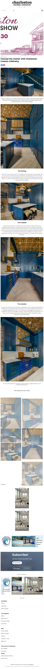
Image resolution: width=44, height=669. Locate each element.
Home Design (4, 631)
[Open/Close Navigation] (42, 10)
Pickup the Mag (5, 621)
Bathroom (3, 641)
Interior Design (5, 633)
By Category (4, 648)
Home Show (4, 658)
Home (2, 603)
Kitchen (3, 636)
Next (42, 484)
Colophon (31, 664)
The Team (3, 623)
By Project (3, 651)
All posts (23, 484)
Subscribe (3, 606)
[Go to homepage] (22, 3)
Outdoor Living (5, 638)
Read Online (4, 618)
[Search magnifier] (13, 10)
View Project (27, 568)
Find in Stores (4, 608)
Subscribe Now (18, 562)
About (2, 616)
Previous (3, 484)
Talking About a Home (7, 655)
